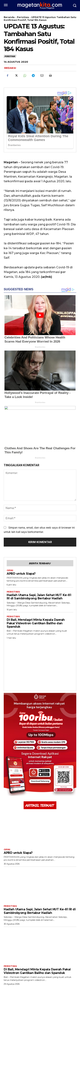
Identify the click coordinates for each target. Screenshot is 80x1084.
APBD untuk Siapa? (21, 573)
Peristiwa (23, 17)
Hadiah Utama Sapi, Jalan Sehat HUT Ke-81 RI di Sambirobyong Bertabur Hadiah (39, 596)
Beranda (9, 17)
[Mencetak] (50, 75)
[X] (16, 75)
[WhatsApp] (24, 75)
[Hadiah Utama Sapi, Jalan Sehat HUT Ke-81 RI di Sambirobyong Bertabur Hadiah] (40, 885)
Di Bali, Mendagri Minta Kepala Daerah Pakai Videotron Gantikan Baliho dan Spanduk (36, 623)
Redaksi (10, 67)
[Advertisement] (40, 664)
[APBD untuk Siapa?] (40, 828)
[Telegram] (33, 75)
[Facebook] (7, 75)
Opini (10, 570)
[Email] (41, 75)
